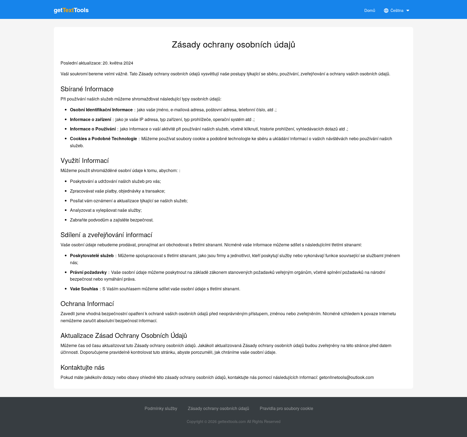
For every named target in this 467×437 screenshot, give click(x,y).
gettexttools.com (232, 421)
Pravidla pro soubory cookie (286, 408)
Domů (369, 10)
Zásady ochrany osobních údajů (218, 408)
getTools (71, 9)
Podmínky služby (161, 408)
